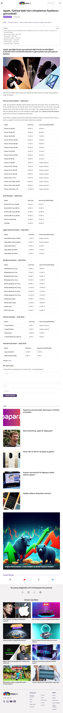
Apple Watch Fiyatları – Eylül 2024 (12, 38)
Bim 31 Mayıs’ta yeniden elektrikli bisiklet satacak (46, 619)
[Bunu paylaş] (23, 592)
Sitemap (54, 709)
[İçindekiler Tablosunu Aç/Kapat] (56, 28)
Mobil (31, 699)
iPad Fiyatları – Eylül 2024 (10, 36)
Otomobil (32, 707)
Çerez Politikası (56, 702)
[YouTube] (24, 580)
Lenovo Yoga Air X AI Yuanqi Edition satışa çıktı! (45, 682)
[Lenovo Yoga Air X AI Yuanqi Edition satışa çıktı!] (46, 673)
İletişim (54, 697)
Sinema (43, 695)
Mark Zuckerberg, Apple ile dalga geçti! (37, 431)
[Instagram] (10, 580)
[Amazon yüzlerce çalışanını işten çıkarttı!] (17, 631)
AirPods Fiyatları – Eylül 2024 (11, 41)
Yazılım (42, 705)
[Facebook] (53, 580)
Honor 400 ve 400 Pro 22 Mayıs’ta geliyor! (38, 452)
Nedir (42, 697)
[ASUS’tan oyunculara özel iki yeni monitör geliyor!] (46, 652)
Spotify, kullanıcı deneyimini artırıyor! (37, 493)
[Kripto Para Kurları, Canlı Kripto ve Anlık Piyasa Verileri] (31, 541)
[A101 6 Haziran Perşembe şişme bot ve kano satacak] (46, 631)
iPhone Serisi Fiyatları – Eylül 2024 (12, 34)
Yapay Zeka (32, 704)
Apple (9, 360)
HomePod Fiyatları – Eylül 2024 (11, 43)
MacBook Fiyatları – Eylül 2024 (11, 39)
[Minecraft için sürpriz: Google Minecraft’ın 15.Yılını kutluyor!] (17, 673)
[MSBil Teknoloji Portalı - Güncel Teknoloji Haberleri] (25, 3)
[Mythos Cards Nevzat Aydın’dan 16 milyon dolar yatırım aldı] (17, 652)
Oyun (31, 701)
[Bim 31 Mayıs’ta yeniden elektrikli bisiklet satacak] (46, 610)
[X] (39, 580)
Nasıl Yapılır (44, 700)
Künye (53, 695)
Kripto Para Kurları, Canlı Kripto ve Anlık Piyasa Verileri (29, 566)
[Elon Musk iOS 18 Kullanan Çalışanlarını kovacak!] (17, 610)
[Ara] (60, 3)
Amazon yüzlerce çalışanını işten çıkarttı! (14, 640)
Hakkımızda (55, 700)
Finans (42, 702)
